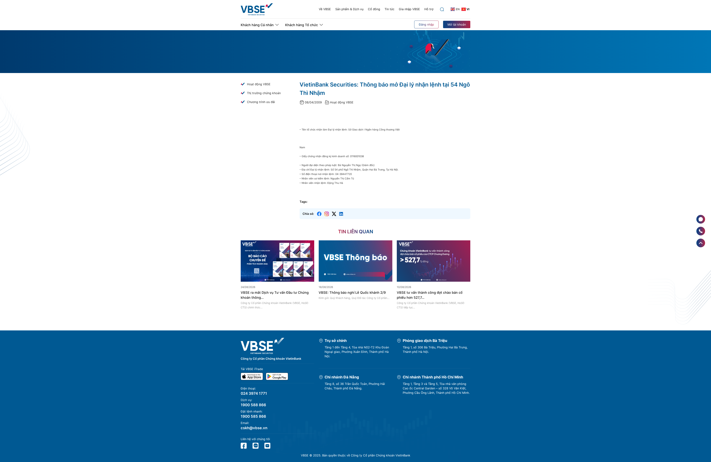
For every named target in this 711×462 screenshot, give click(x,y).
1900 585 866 (253, 416)
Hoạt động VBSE (259, 84)
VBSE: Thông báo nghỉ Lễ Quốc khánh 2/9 (352, 292)
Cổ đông (374, 9)
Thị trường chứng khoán (264, 93)
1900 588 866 (253, 405)
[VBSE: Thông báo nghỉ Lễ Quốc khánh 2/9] (355, 261)
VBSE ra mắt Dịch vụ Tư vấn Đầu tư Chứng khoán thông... (275, 295)
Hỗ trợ (428, 9)
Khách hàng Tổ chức (301, 25)
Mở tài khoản (457, 24)
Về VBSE (325, 9)
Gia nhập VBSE (409, 9)
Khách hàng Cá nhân (257, 25)
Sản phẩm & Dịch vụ (349, 9)
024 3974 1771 (254, 393)
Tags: (304, 201)
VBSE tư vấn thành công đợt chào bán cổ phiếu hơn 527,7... (430, 295)
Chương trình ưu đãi (261, 102)
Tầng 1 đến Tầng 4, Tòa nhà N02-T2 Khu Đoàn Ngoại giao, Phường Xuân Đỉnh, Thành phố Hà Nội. (357, 351)
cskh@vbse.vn (254, 428)
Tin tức (389, 9)
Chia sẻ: (308, 214)
